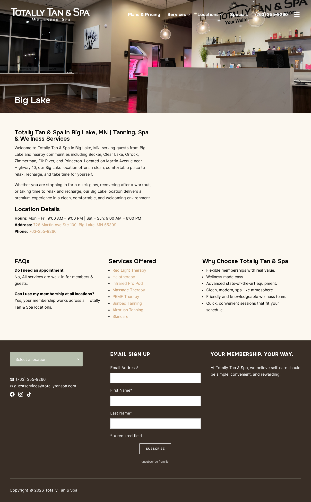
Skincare (120, 316)
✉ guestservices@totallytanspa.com (43, 385)
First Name (121, 390)
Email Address (124, 367)
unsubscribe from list (155, 461)
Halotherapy (123, 276)
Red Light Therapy (129, 270)
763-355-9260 (43, 231)
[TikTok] (29, 395)
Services (176, 14)
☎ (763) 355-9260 (28, 379)
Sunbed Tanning (127, 303)
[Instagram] (20, 395)
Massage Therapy (128, 289)
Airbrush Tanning (127, 309)
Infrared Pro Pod (127, 283)
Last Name (121, 413)
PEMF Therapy (125, 296)
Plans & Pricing (144, 14)
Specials (239, 14)
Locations (208, 14)
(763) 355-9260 (271, 14)
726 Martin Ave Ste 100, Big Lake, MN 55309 (74, 224)
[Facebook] (12, 395)
